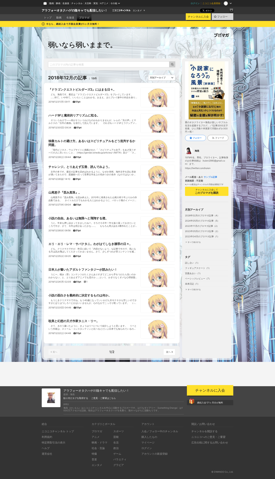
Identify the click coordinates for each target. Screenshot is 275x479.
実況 (95, 3)
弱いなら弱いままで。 (82, 45)
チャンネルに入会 (198, 16)
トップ (48, 17)
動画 (51, 3)
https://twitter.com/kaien (197, 168)
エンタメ (137, 10)
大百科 (88, 3)
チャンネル (76, 3)
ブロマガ (84, 17)
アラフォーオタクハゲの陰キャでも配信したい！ (75, 10)
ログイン (195, 3)
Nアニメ (104, 3)
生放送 (65, 3)
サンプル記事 (210, 177)
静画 (58, 3)
